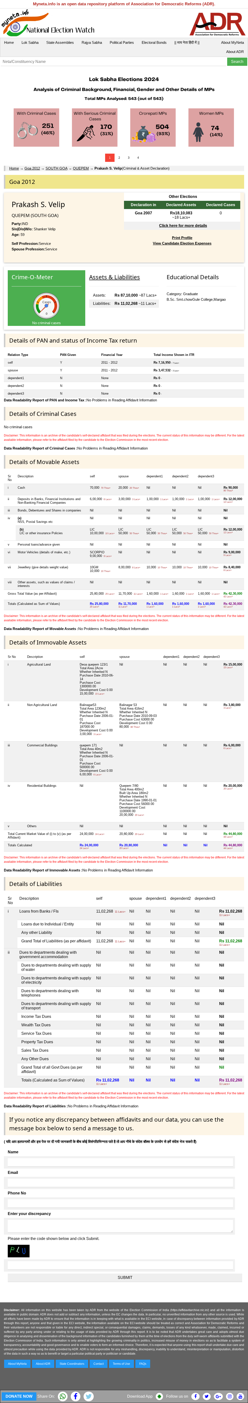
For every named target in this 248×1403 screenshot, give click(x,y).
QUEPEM (81, 168)
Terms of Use (121, 1363)
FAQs (142, 1363)
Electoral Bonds (154, 42)
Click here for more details (183, 226)
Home (9, 42)
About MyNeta (232, 42)
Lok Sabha (30, 42)
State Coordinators (72, 1363)
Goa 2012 (32, 168)
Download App (140, 1396)
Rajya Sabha (92, 42)
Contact (98, 1363)
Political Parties (122, 42)
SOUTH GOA (56, 168)
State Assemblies (60, 42)
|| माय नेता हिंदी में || (187, 42)
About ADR (235, 52)
